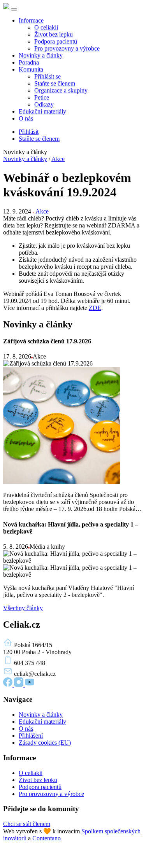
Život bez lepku (53, 34)
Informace (31, 20)
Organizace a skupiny (61, 90)
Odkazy (44, 104)
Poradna (29, 62)
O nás (26, 118)
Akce (58, 159)
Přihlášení (31, 735)
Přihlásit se (47, 76)
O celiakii (46, 27)
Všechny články (23, 608)
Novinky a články (41, 55)
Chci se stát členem (26, 824)
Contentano (46, 838)
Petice (41, 97)
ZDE (95, 307)
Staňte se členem (54, 83)
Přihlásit (29, 131)
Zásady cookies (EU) (45, 742)
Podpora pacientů (55, 41)
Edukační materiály (42, 111)
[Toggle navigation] (14, 9)
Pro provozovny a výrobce (67, 48)
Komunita (31, 69)
